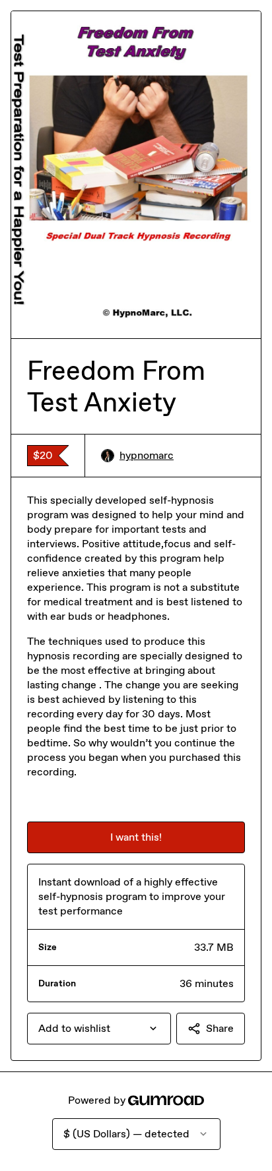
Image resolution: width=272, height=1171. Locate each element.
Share (220, 1028)
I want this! (136, 837)
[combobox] (99, 1028)
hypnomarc (146, 455)
